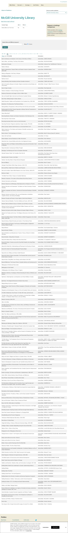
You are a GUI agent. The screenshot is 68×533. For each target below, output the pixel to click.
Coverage (27, 5)
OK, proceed (55, 527)
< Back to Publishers (6, 10)
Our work (20, 5)
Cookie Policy (29, 530)
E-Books (30, 44)
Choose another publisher (52, 10)
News (42, 5)
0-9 (4, 53)
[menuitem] (12, 5)
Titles (3, 56)
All (2, 53)
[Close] (65, 527)
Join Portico (36, 5)
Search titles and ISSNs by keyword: (10, 42)
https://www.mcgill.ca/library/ (7, 21)
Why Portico (12, 5)
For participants (63, 1)
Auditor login (26, 519)
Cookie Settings (45, 527)
